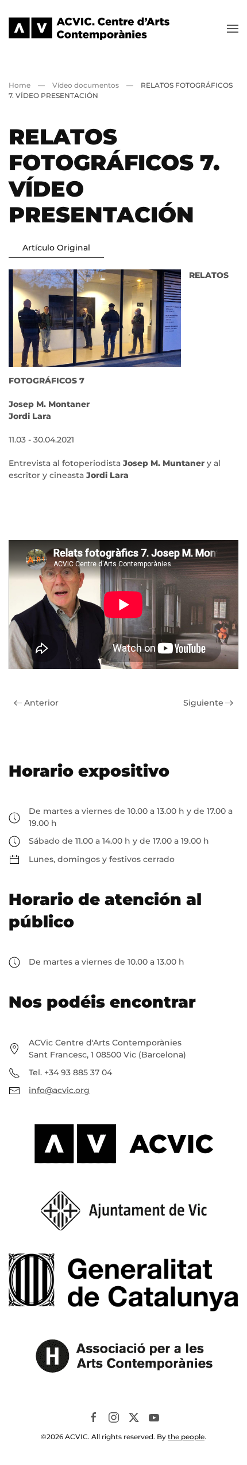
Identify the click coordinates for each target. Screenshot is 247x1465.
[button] (232, 28)
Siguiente (203, 703)
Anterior (41, 703)
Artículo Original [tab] (56, 247)
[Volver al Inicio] (89, 28)
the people (186, 1436)
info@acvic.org (59, 1090)
